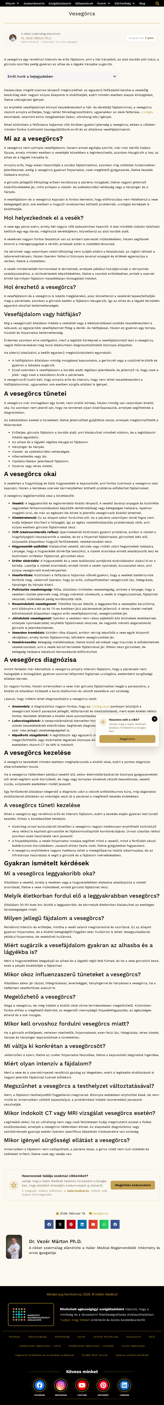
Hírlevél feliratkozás (106, 1336)
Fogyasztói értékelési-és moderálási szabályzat (44, 1355)
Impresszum (133, 1336)
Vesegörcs (82, 14)
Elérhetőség (62, 1336)
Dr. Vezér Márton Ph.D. (36, 38)
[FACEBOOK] (39, 1385)
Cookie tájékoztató (133, 1346)
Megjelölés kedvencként (133, 1185)
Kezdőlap (14, 1336)
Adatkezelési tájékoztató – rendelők (91, 1346)
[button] (13, 3)
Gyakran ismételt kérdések (132, 1355)
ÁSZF (152, 1336)
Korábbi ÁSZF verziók (95, 1355)
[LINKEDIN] (124, 1385)
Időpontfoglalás (37, 1336)
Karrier (81, 1336)
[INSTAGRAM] (60, 1385)
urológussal (100, 706)
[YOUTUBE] (82, 1385)
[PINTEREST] (103, 1385)
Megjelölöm (127, 739)
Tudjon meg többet (75, 1320)
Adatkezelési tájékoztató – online (40, 1346)
